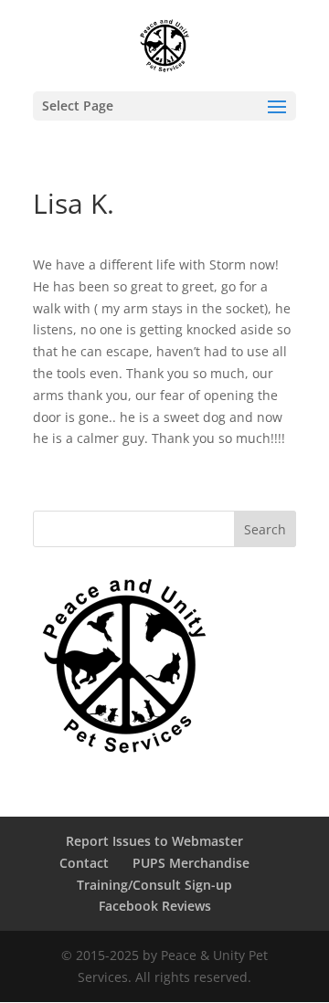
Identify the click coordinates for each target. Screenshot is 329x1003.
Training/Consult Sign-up (154, 884)
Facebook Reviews (155, 905)
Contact (84, 862)
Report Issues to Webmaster (154, 841)
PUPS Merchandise (191, 862)
